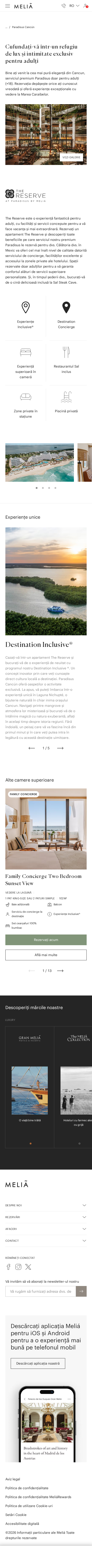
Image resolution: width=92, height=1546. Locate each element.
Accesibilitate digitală (22, 1524)
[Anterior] (32, 748)
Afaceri (11, 1229)
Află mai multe (46, 955)
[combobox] (74, 5)
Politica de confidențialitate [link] (26, 1488)
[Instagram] (18, 1267)
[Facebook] (8, 1267)
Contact (12, 1240)
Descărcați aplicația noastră (38, 1363)
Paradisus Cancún (23, 27)
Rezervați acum (46, 940)
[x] (28, 1267)
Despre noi (13, 1205)
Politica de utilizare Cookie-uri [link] (29, 1506)
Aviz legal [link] (12, 1479)
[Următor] (60, 748)
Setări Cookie (16, 1515)
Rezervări (12, 1217)
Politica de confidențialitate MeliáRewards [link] (38, 1497)
